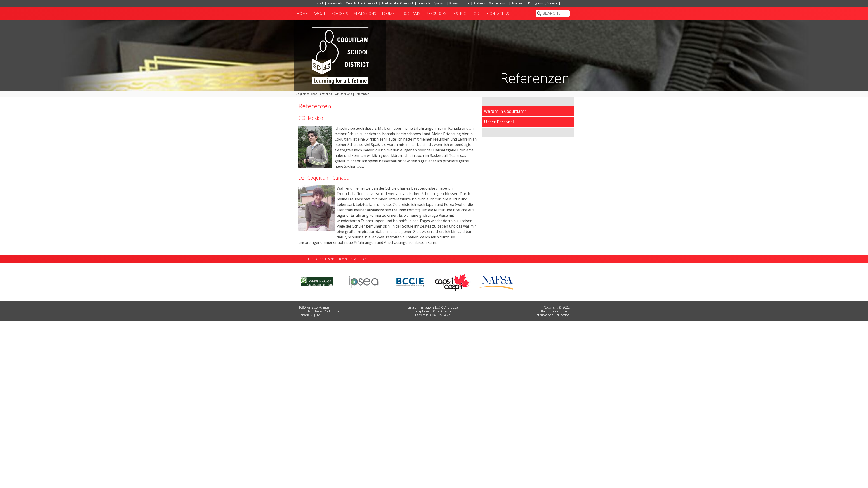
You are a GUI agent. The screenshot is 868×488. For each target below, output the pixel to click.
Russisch (454, 3)
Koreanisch (335, 3)
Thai (467, 3)
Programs (410, 13)
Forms (388, 13)
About (320, 13)
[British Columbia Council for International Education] (410, 281)
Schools (339, 13)
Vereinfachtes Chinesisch (362, 3)
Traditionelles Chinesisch (398, 3)
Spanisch (439, 3)
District (460, 13)
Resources (436, 13)
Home (302, 13)
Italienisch (518, 3)
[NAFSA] (497, 281)
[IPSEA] (363, 281)
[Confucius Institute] (317, 281)
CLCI (477, 13)
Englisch (319, 3)
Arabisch (479, 3)
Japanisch (424, 3)
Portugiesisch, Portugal (543, 3)
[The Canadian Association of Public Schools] (452, 281)
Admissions (365, 13)
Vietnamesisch (498, 3)
